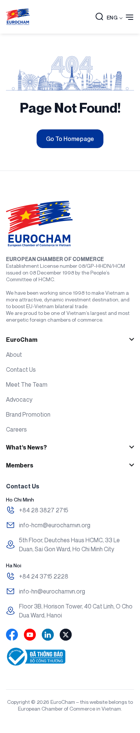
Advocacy (19, 399)
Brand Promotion (28, 414)
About (14, 354)
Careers (16, 429)
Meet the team (26, 384)
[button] (99, 17)
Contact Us (21, 369)
